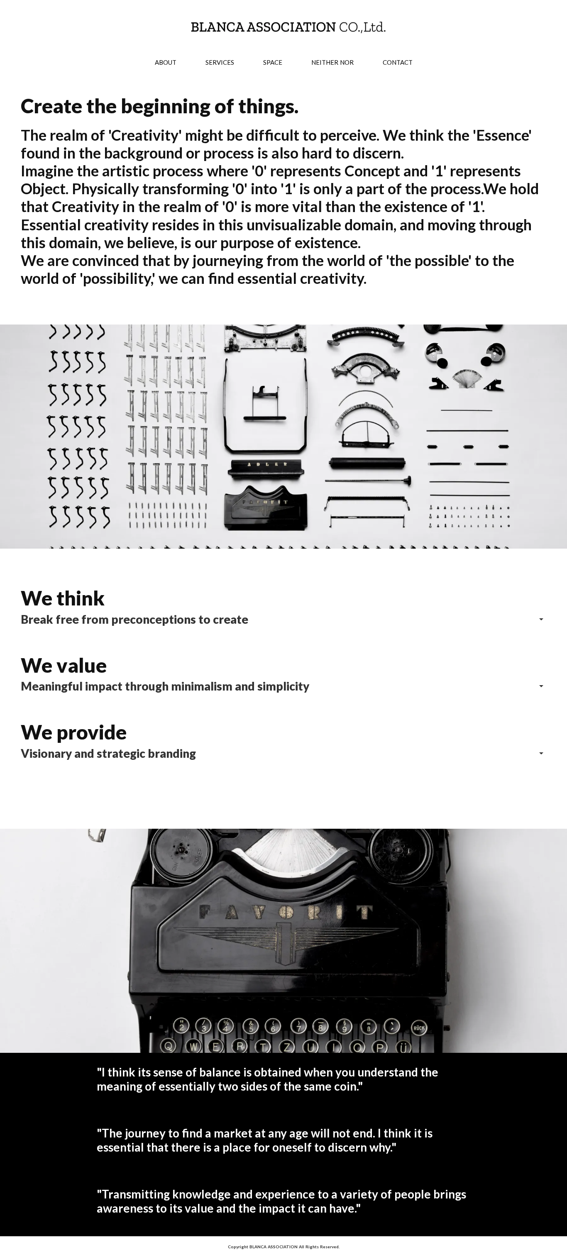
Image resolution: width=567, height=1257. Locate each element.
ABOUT (165, 62)
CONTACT (398, 62)
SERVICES (219, 62)
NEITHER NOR (332, 62)
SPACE (272, 62)
